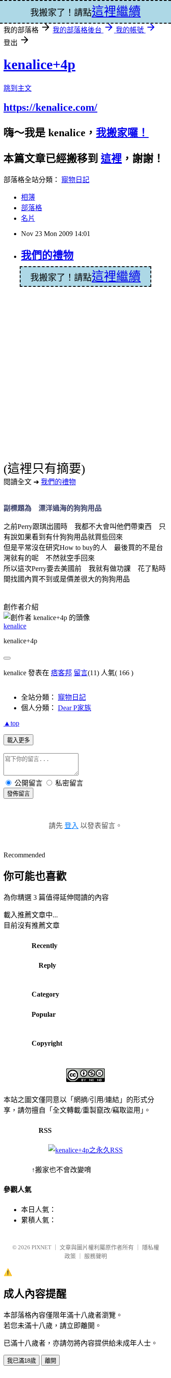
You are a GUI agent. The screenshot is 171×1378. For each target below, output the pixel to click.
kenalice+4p (39, 64)
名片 (28, 218)
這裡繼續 (116, 276)
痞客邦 (61, 673)
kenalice (15, 626)
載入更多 (18, 740)
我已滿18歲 (21, 1360)
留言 (81, 673)
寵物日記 (75, 179)
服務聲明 (95, 1256)
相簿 (28, 197)
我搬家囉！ (122, 132)
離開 (50, 1360)
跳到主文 (18, 88)
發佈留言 (18, 793)
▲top (11, 723)
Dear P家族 (74, 708)
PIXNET (41, 1247)
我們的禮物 (47, 255)
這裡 (111, 158)
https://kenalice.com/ (50, 107)
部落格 (31, 207)
